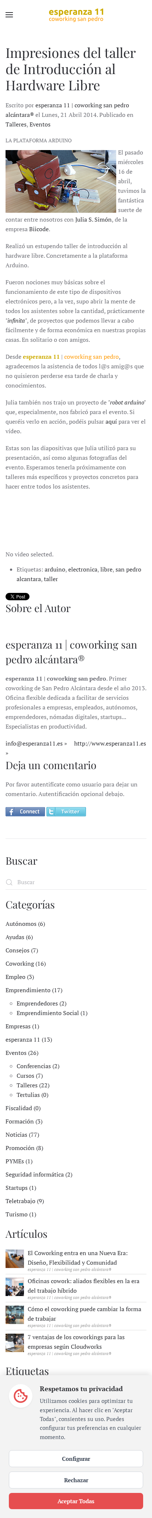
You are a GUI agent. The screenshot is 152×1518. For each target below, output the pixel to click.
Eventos (40, 124)
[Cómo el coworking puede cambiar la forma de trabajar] (15, 1314)
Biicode (39, 229)
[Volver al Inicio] (76, 14)
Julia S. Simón (93, 219)
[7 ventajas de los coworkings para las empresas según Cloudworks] (15, 1342)
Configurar (76, 1458)
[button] (9, 14)
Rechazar (76, 1480)
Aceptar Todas (76, 1501)
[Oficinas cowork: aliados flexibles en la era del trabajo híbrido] (15, 1286)
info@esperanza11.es (34, 743)
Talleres (16, 124)
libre (106, 569)
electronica (82, 569)
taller (51, 579)
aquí (111, 421)
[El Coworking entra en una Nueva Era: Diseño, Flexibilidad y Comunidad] (15, 1258)
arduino (55, 569)
